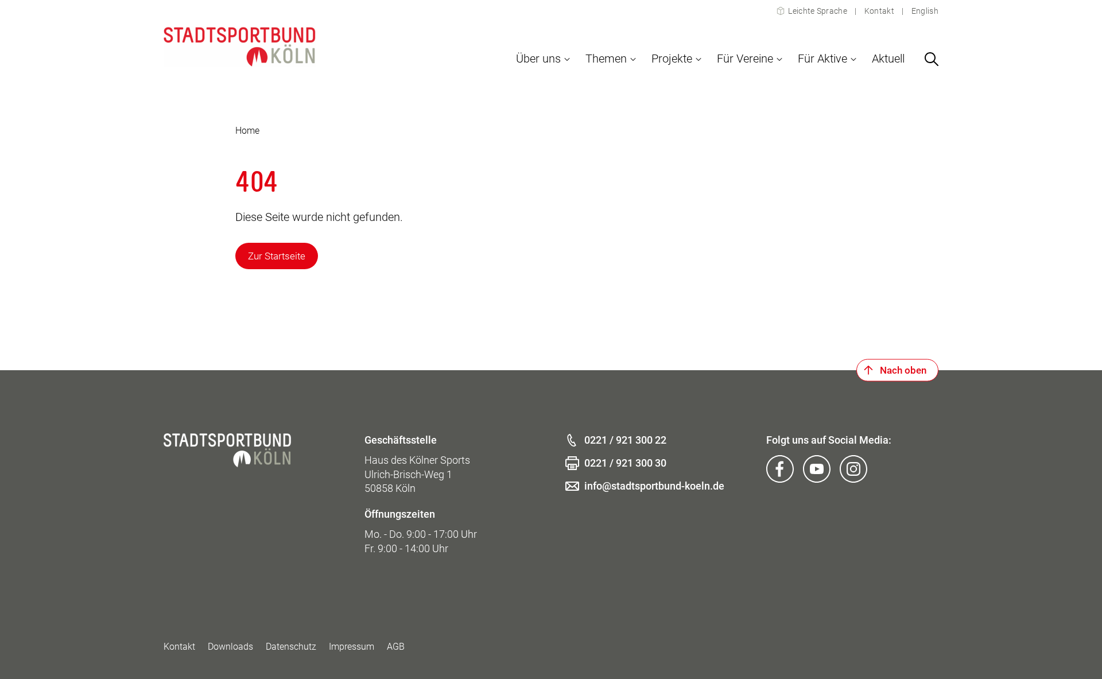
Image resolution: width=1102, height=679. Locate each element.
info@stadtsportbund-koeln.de (654, 486)
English (924, 10)
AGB (396, 646)
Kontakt (879, 10)
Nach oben (903, 370)
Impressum (351, 646)
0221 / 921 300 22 (625, 440)
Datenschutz (291, 646)
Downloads (230, 646)
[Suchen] (931, 59)
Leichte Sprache (817, 10)
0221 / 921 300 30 (625, 463)
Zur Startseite (276, 256)
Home (247, 130)
